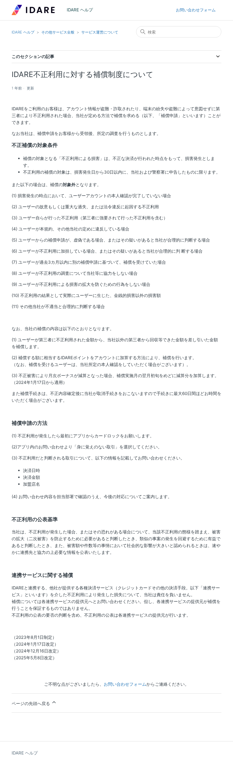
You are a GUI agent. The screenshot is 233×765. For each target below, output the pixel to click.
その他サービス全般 (57, 32)
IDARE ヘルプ (23, 32)
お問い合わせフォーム (196, 9)
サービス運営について (99, 32)
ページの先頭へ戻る (31, 703)
